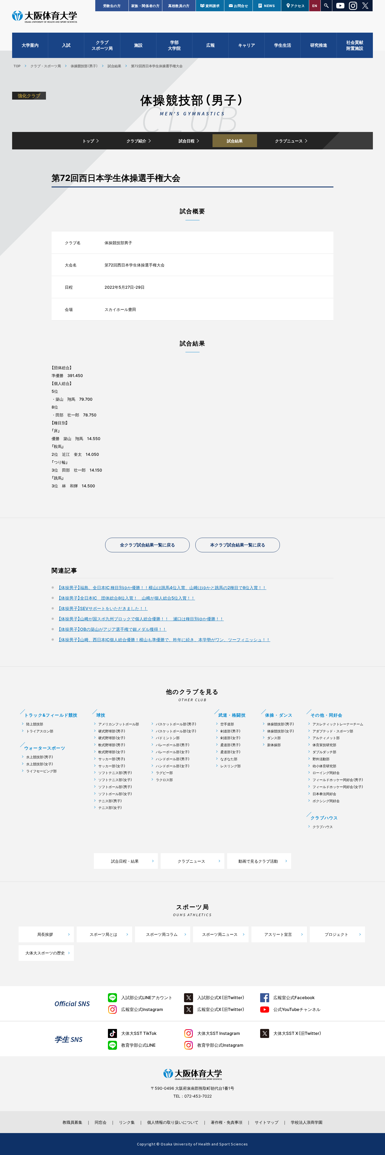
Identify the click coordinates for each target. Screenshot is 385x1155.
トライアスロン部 (39, 731)
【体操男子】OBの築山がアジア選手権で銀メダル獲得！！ (113, 629)
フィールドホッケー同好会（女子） (338, 786)
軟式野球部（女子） (111, 752)
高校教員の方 (179, 5)
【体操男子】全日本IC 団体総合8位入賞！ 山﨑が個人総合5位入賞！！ (127, 598)
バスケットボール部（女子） (176, 731)
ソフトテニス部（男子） (115, 772)
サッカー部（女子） (111, 766)
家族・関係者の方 (145, 5)
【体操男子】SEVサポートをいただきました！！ (103, 608)
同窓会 (101, 1122)
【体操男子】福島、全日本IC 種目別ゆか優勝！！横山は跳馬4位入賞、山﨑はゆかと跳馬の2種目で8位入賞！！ (162, 587)
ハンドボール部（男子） (173, 759)
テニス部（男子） (110, 801)
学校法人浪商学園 (306, 1122)
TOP (17, 65)
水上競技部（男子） (39, 757)
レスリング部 (230, 766)
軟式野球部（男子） (111, 745)
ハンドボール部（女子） (173, 766)
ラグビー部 (164, 772)
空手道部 (227, 724)
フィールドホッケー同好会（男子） (338, 779)
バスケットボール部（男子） (176, 724)
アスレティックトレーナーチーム (338, 724)
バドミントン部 (168, 737)
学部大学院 (174, 45)
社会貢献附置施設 (354, 45)
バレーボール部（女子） (173, 752)
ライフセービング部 (41, 771)
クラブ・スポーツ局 (45, 65)
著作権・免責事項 (226, 1122)
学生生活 (282, 45)
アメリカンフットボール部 (118, 724)
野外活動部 (321, 759)
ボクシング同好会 (326, 801)
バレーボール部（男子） (173, 745)
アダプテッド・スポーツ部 (333, 731)
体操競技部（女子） (280, 731)
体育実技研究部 (324, 745)
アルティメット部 (326, 737)
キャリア (246, 45)
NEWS (269, 5)
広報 (210, 45)
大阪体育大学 (44, 17)
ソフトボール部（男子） (115, 786)
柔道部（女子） (230, 752)
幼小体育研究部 (324, 766)
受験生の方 (112, 5)
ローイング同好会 (326, 772)
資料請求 (212, 5)
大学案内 (30, 45)
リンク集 (127, 1122)
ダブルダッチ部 (324, 752)
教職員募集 (72, 1122)
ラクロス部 (164, 779)
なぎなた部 (228, 759)
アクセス (298, 5)
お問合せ (241, 5)
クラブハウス (323, 826)
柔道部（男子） (230, 745)
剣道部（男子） (230, 731)
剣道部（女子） (230, 737)
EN (314, 5)
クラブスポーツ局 (102, 45)
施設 (138, 45)
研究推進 (318, 45)
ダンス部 (274, 737)
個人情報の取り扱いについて (172, 1122)
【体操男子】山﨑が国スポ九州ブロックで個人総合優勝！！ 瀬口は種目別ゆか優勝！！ (141, 619)
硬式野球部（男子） (111, 731)
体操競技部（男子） (84, 65)
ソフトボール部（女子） (115, 793)
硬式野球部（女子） (111, 737)
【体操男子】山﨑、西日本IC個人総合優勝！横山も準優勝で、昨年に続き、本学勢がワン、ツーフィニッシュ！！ (164, 639)
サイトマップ (266, 1122)
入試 (66, 45)
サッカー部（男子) (111, 759)
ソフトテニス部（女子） (115, 779)
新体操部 (274, 745)
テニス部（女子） (110, 807)
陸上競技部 (34, 724)
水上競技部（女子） (39, 764)
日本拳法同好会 (324, 793)
